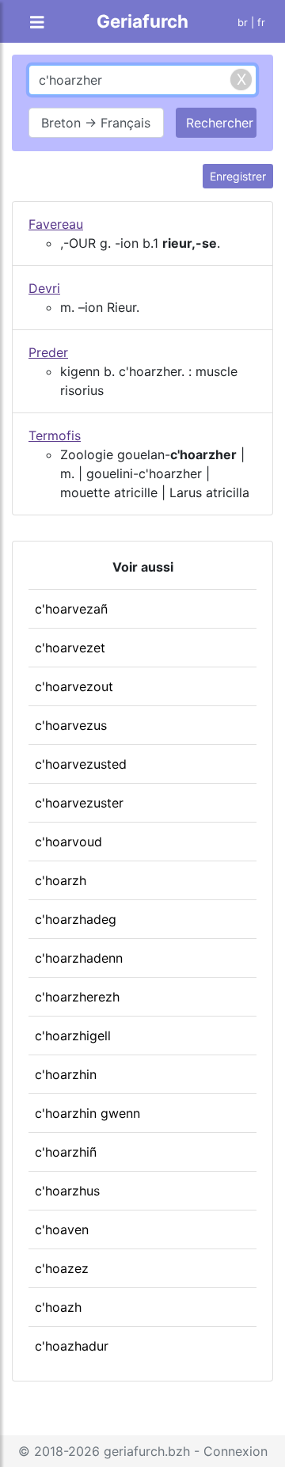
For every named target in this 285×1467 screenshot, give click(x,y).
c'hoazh (58, 1307)
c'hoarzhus (67, 1191)
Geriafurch (142, 21)
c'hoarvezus (71, 725)
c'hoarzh (60, 880)
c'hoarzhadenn (79, 958)
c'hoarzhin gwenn (87, 1113)
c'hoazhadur (71, 1346)
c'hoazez (62, 1268)
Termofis (54, 435)
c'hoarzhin (66, 1074)
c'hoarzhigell (73, 1035)
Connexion (235, 1451)
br (243, 23)
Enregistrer (238, 176)
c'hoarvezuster (79, 803)
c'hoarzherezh (77, 997)
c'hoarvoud (68, 841)
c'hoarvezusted (81, 764)
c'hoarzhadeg (75, 919)
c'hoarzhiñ (66, 1152)
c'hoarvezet (70, 648)
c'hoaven (62, 1229)
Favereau (55, 224)
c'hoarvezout (74, 686)
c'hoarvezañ (71, 609)
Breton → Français (95, 123)
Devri (44, 288)
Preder (48, 352)
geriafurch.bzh (147, 1451)
